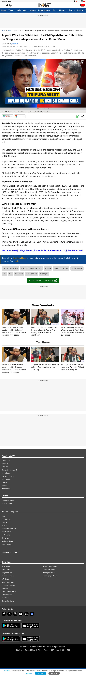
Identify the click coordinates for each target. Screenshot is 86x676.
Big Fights (44, 274)
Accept (41, 673)
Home (3, 10)
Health (80, 10)
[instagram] (15, 614)
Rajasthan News (49, 570)
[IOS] (74, 1)
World (25, 10)
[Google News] (7, 116)
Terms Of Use (30, 650)
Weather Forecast (8, 500)
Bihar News (6, 566)
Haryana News (7, 573)
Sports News (6, 532)
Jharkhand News (8, 576)
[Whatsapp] (77, 116)
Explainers (5, 538)
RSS (68, 650)
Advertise (5, 467)
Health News (6, 544)
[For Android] (11, 639)
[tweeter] (9, 614)
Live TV (4, 482)
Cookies (7, 671)
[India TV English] (44, 5)
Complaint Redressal (9, 470)
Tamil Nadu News (8, 585)
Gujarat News (7, 595)
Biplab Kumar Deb (61, 268)
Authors (4, 486)
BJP (4, 274)
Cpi (10, 274)
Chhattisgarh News (9, 591)
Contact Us (6, 460)
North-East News (8, 582)
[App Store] (31, 625)
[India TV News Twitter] (82, 1)
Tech (55, 10)
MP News (5, 579)
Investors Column (8, 476)
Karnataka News (8, 601)
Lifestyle (71, 10)
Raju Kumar (14, 44)
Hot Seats (19, 274)
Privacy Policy (43, 650)
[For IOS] (31, 639)
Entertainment (44, 10)
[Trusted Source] (20, 116)
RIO (63, 650)
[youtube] (20, 614)
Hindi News (6, 479)
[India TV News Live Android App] (11, 625)
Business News (7, 541)
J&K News (5, 598)
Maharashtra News (50, 566)
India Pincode (7, 503)
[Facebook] (4, 614)
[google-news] (32, 614)
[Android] (76, 1)
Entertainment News (9, 529)
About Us (5, 464)
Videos (11, 10)
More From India (43, 305)
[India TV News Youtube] (84, 1)
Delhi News (6, 570)
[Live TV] (82, 5)
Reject (54, 673)
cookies (29, 673)
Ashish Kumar (77, 268)
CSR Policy (55, 650)
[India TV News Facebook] (80, 1)
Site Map (19, 650)
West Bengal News (50, 576)
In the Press (6, 473)
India (19, 10)
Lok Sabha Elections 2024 (31, 268)
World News (6, 519)
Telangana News (49, 573)
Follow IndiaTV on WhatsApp (41, 280)
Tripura (48, 268)
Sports (33, 10)
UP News (5, 588)
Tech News (6, 535)
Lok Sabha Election (10, 268)
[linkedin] (26, 614)
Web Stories (6, 489)
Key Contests (31, 274)
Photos (62, 10)
